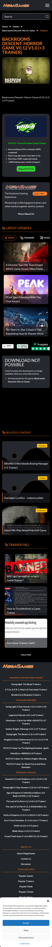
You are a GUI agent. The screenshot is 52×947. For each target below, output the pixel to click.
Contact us (26, 858)
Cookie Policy (25, 944)
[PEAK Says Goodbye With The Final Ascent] (26, 289)
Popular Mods (26, 886)
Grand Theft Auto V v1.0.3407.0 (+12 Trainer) (26, 836)
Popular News (26, 897)
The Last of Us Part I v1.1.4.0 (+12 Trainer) (26, 801)
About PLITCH (26, 168)
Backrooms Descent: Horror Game (18, 30)
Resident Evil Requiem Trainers (26, 694)
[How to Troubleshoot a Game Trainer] (26, 600)
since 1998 (39, 193)
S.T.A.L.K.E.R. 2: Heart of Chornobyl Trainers (26, 689)
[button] (48, 900)
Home (5, 26)
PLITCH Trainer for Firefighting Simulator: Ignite (26, 748)
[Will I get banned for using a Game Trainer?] (26, 568)
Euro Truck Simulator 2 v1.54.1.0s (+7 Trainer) (26, 820)
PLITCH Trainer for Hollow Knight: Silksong (26, 758)
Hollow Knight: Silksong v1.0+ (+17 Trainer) (26, 729)
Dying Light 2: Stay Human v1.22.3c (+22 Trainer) (26, 787)
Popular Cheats (26, 891)
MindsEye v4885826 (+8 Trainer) (26, 753)
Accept (26, 923)
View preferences (26, 937)
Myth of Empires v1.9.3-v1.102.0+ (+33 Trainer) (26, 815)
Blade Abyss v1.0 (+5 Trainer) (26, 831)
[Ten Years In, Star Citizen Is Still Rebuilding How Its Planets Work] (26, 321)
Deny (26, 930)
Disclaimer (26, 864)
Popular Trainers (26, 881)
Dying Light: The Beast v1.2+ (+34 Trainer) (26, 734)
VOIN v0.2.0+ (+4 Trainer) (26, 825)
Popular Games (26, 876)
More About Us (26, 213)
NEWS (11, 237)
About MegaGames (26, 853)
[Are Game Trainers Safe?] (26, 633)
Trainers (44, 30)
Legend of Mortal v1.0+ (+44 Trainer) (26, 715)
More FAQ (26, 654)
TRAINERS (29, 237)
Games (16, 26)
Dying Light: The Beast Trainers (26, 684)
